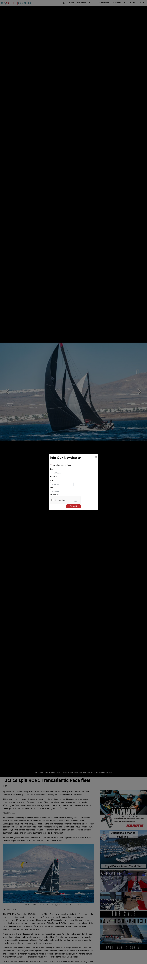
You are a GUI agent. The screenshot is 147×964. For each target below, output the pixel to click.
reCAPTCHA (55, 494)
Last (51, 487)
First (52, 480)
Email (52, 469)
